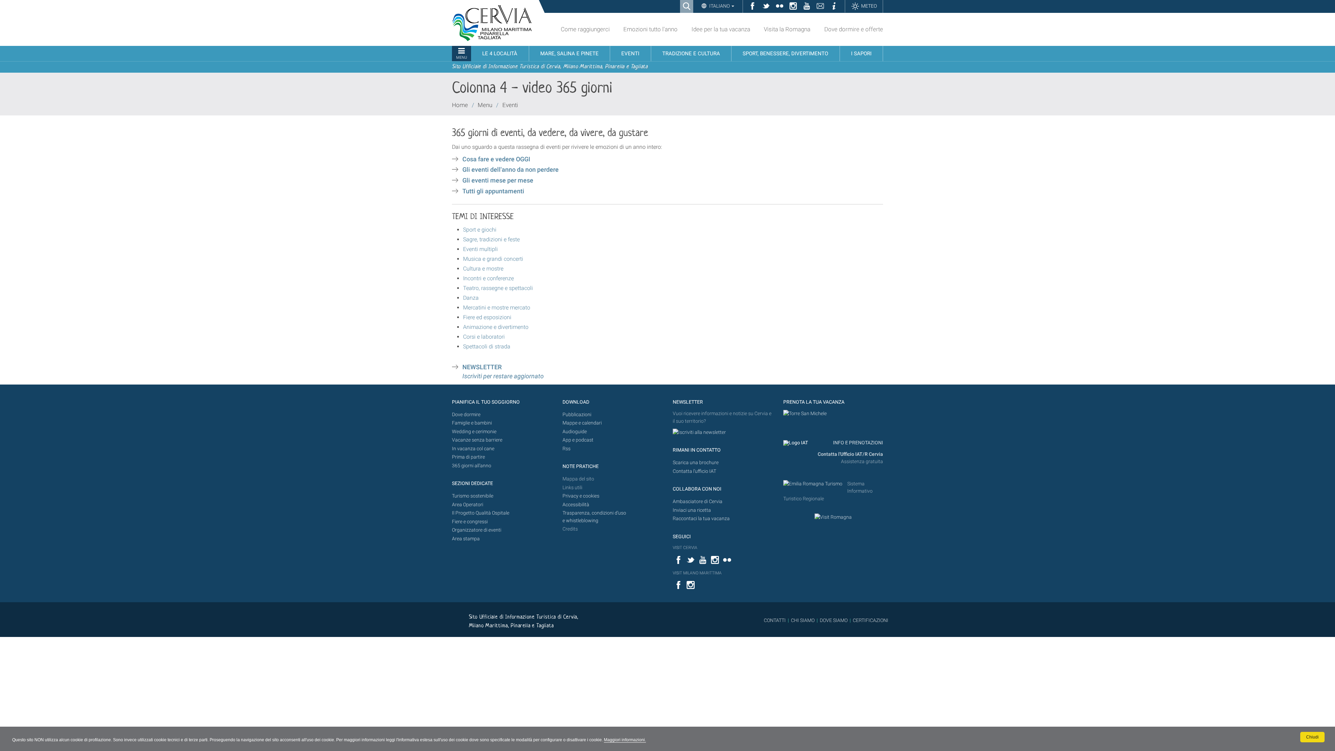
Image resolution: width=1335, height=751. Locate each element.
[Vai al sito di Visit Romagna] (833, 517)
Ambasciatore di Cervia (697, 501)
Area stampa (466, 539)
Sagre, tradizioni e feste (491, 239)
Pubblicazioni (577, 415)
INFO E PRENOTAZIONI (857, 443)
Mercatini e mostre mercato (496, 307)
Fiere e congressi (470, 522)
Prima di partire (468, 457)
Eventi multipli (480, 249)
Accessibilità (576, 505)
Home (460, 105)
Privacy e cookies (581, 496)
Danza (471, 297)
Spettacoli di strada (486, 346)
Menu (485, 105)
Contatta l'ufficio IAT (694, 471)
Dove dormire (466, 415)
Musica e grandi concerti (493, 259)
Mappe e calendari (582, 423)
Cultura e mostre (483, 268)
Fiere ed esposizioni (487, 317)
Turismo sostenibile (472, 496)
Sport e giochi (479, 229)
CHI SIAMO (803, 620)
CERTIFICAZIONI (870, 620)
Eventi (510, 105)
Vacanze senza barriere (477, 440)
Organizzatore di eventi (476, 530)
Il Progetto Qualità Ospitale (480, 513)
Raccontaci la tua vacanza (701, 519)
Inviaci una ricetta (692, 510)
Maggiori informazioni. (625, 739)
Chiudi (1312, 737)
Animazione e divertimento (495, 327)
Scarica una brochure (696, 463)
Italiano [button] (719, 6)
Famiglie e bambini (472, 423)
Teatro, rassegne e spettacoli (498, 288)
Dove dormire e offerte (853, 29)
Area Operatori (467, 505)
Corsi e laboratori (484, 336)
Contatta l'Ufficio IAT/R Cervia (850, 454)
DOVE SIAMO (833, 620)
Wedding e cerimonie (474, 432)
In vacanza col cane (473, 449)
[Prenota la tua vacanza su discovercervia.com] (805, 414)
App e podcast (578, 440)
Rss (567, 449)
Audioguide (575, 432)
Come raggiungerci (585, 29)
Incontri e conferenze (488, 278)
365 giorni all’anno (471, 466)
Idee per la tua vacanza (720, 29)
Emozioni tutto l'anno (650, 29)
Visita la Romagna (787, 29)
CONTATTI (775, 620)
